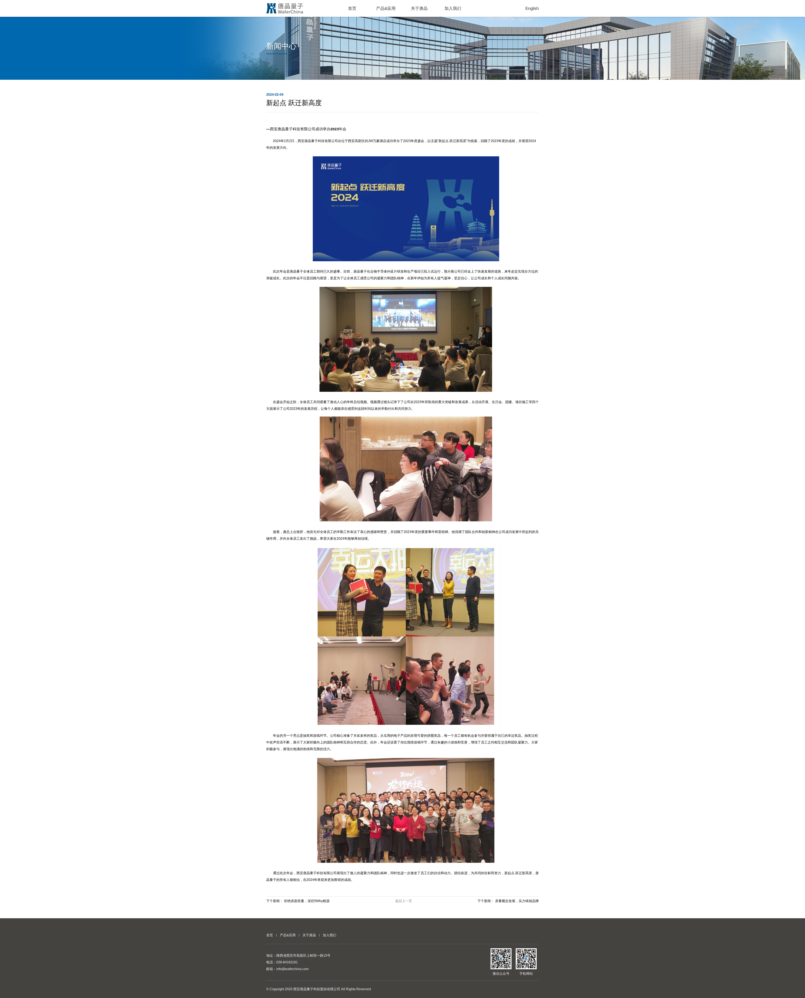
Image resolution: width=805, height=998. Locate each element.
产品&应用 (288, 935)
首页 (269, 935)
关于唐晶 (309, 935)
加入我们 (329, 935)
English (532, 8)
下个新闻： (298, 901)
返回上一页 (403, 901)
